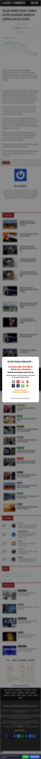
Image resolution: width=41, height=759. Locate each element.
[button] (34, 3)
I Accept (25, 756)
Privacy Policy (35, 756)
